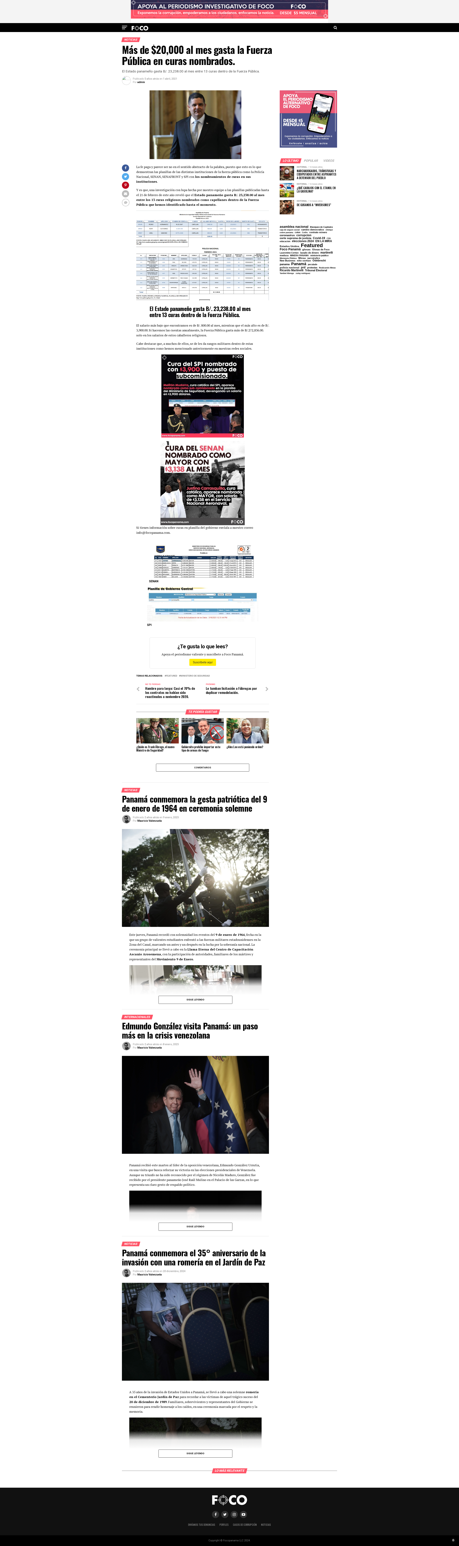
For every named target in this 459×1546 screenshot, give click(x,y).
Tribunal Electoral (316, 270)
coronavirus (287, 235)
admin (141, 82)
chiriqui (329, 230)
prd (303, 267)
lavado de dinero (309, 253)
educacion (285, 241)
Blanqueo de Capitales (321, 227)
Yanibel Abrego (287, 273)
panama (285, 264)
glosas (306, 249)
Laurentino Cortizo (289, 253)
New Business (287, 261)
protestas (312, 268)
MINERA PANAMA (299, 255)
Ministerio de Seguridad (195, 676)
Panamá (298, 264)
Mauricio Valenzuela (149, 820)
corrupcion (303, 235)
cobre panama (286, 233)
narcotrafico (313, 258)
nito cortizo (304, 260)
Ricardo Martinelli (291, 270)
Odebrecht (319, 260)
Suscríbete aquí (202, 662)
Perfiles (224, 1524)
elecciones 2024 (303, 241)
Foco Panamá (290, 249)
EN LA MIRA (323, 241)
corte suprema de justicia (295, 238)
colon (297, 232)
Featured (171, 676)
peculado (312, 264)
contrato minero (318, 232)
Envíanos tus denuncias (201, 1524)
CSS (329, 238)
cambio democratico (312, 230)
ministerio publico (319, 255)
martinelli (326, 252)
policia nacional (289, 267)
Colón (305, 233)
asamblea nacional (294, 226)
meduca (284, 255)
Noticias (266, 1524)
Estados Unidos (289, 246)
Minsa (302, 258)
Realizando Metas (327, 268)
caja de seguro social (290, 230)
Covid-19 (319, 238)
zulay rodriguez (303, 273)
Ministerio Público (288, 258)
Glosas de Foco (321, 249)
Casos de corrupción (245, 1524)
